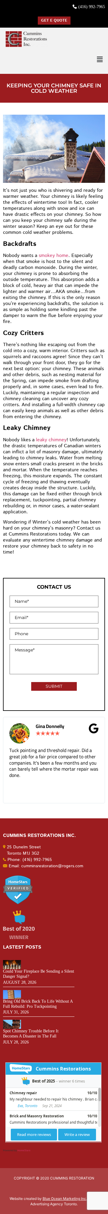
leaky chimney (51, 439)
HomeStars (23, 1150)
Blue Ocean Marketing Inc (64, 1198)
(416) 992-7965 (91, 7)
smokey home (53, 255)
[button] (100, 59)
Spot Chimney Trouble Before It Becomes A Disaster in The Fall (30, 1033)
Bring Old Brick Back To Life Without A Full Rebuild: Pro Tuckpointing (38, 1004)
